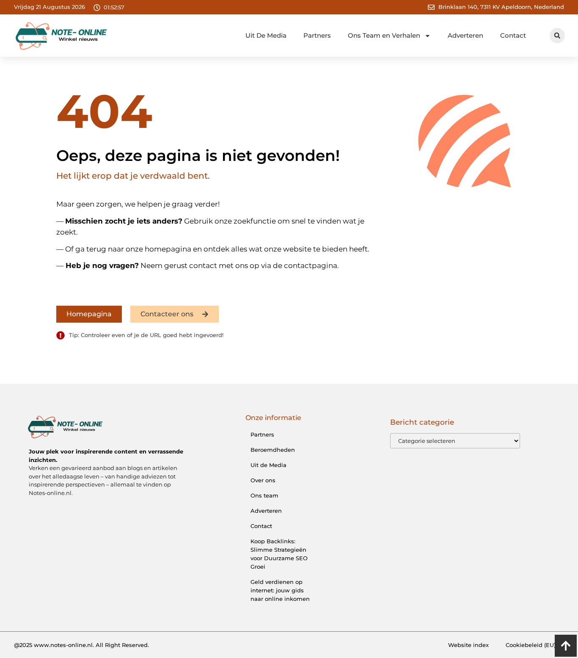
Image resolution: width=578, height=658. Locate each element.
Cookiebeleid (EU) (531, 644)
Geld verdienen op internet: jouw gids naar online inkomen (280, 590)
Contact (513, 35)
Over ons (262, 480)
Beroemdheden (272, 449)
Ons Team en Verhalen (384, 35)
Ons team (264, 495)
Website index (468, 644)
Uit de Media (268, 465)
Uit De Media (265, 35)
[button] (557, 35)
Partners (317, 35)
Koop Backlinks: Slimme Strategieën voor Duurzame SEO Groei (279, 554)
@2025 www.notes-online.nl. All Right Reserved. (81, 644)
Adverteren (465, 35)
